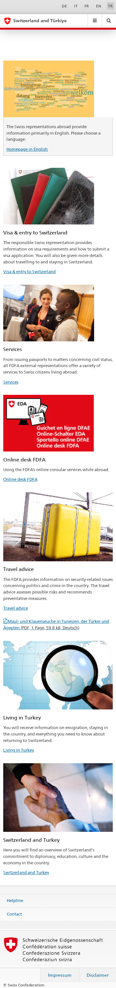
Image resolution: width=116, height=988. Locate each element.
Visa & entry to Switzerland (29, 271)
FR (86, 6)
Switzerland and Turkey (26, 872)
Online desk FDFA (20, 479)
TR (110, 6)
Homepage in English (27, 149)
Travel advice (15, 608)
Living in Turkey (18, 750)
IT (76, 6)
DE (64, 6)
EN (98, 6)
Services (10, 382)
